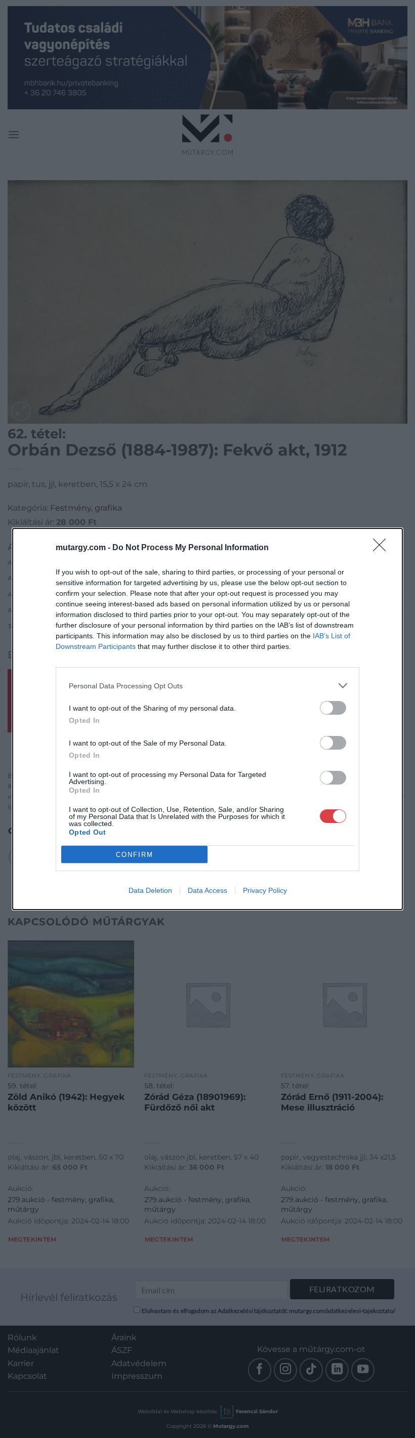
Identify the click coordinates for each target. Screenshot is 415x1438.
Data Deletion (150, 890)
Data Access (207, 890)
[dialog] (207, 719)
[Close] (382, 548)
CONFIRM (134, 854)
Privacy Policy (265, 890)
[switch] (333, 708)
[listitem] (207, 685)
